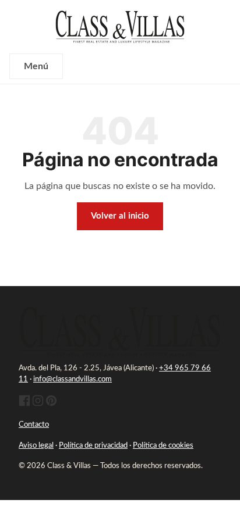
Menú (36, 66)
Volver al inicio (120, 216)
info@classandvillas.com (72, 379)
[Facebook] (24, 404)
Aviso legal (36, 445)
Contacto (34, 425)
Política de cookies (163, 445)
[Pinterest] (51, 404)
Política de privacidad (93, 445)
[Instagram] (38, 404)
